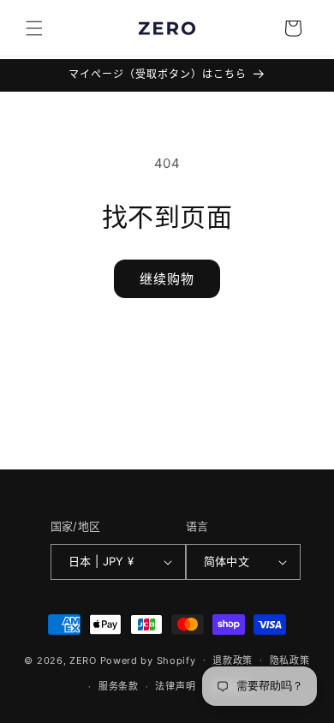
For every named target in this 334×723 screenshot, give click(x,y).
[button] (34, 28)
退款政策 (232, 660)
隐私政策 (290, 660)
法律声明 (175, 686)
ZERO (83, 660)
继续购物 (167, 279)
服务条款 (118, 686)
